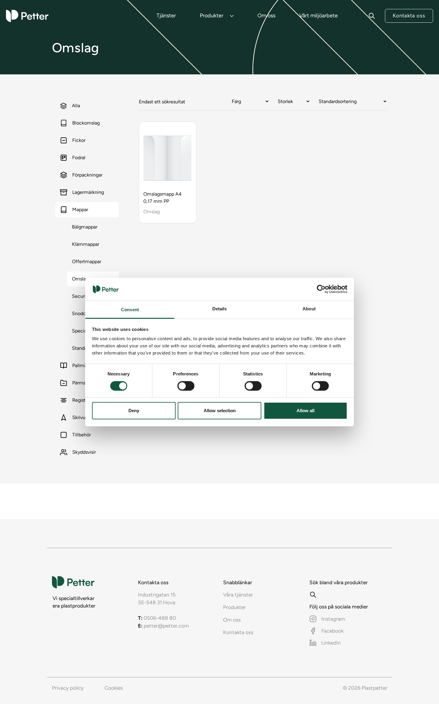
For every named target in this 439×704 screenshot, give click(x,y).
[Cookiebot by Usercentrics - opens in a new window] (321, 289)
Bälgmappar (84, 227)
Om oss (266, 15)
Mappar (80, 209)
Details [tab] (219, 308)
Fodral (78, 157)
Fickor (78, 140)
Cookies (114, 688)
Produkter (211, 15)
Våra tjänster (238, 595)
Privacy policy (68, 688)
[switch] (185, 386)
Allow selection (220, 410)
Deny (133, 410)
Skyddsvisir (84, 452)
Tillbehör (81, 435)
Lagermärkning (88, 192)
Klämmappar (85, 244)
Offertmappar (86, 261)
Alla (76, 105)
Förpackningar (87, 175)
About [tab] (309, 308)
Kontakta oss (409, 16)
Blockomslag (86, 123)
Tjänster (166, 15)
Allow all (305, 410)
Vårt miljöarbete (318, 15)
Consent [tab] (130, 309)
